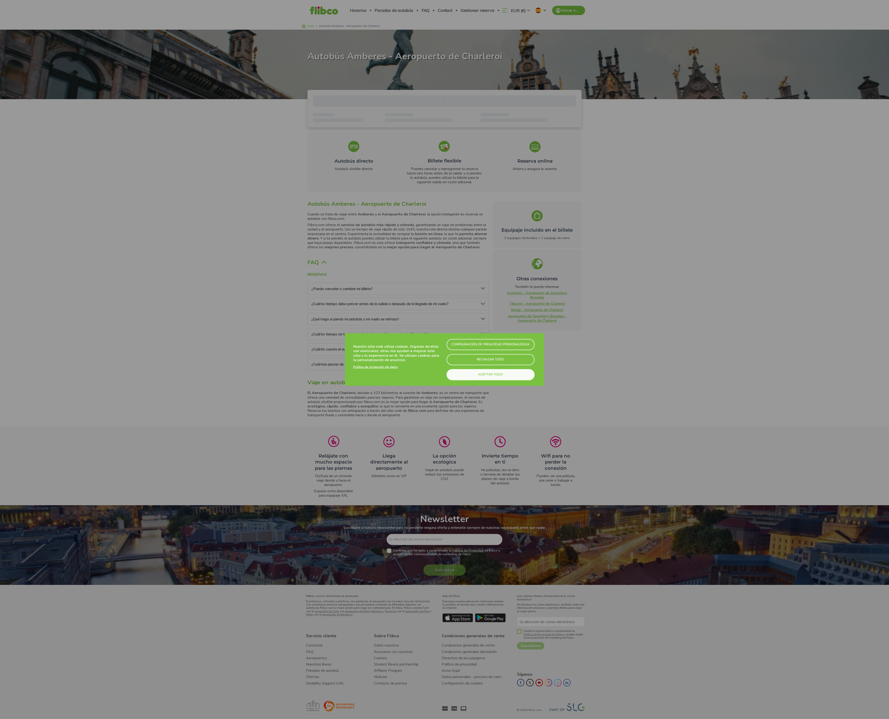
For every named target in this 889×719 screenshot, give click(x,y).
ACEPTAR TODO (490, 374)
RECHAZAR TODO (490, 359)
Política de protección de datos (375, 367)
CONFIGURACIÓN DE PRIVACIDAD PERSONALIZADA (490, 344)
